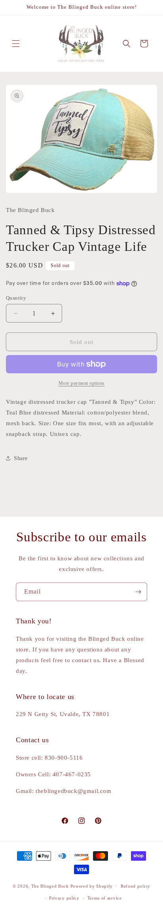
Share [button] (21, 458)
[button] (16, 43)
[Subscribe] (138, 592)
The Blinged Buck (50, 885)
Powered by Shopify (91, 885)
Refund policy (135, 886)
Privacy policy (64, 898)
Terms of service (104, 898)
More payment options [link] (82, 383)
